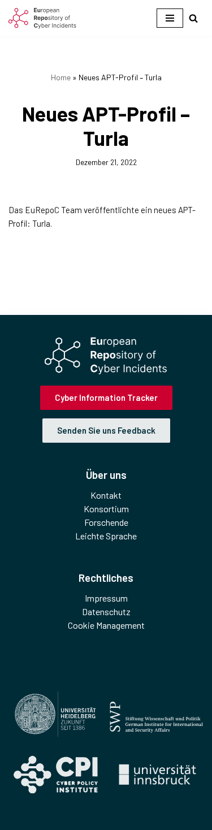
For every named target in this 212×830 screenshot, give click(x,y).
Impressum (106, 598)
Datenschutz (106, 611)
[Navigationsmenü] (170, 18)
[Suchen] (193, 18)
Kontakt (106, 495)
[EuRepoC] (42, 18)
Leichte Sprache (106, 535)
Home (61, 77)
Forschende (106, 522)
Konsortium (106, 508)
